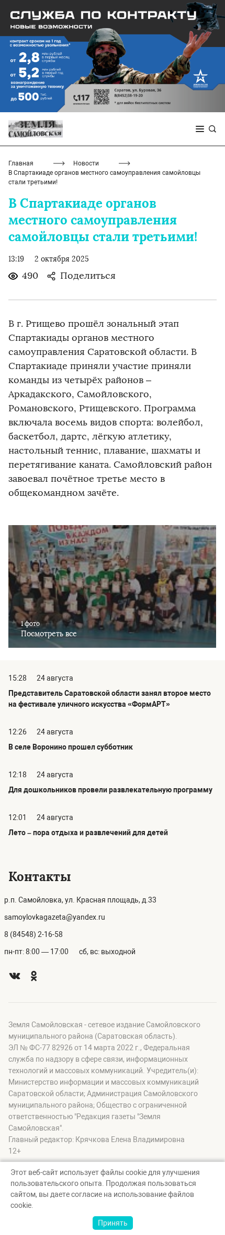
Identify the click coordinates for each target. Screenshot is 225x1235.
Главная (20, 163)
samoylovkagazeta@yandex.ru (54, 917)
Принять (113, 1223)
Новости (86, 163)
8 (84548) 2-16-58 (33, 934)
